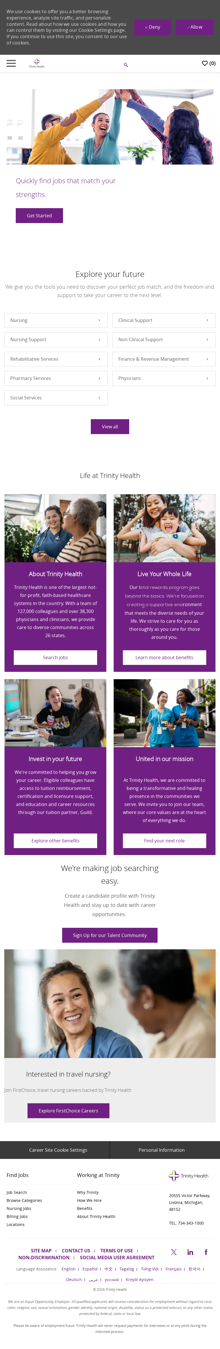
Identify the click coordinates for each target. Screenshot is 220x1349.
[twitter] (174, 1251)
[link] (68, 1110)
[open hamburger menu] (11, 63)
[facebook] (206, 1251)
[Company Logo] (36, 63)
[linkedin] (190, 1251)
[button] (110, 426)
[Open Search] (126, 65)
